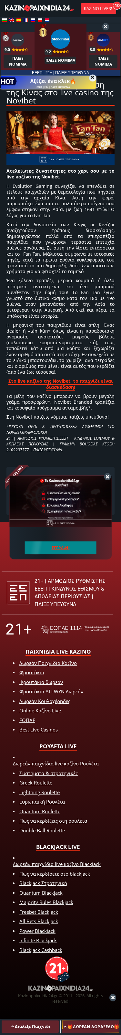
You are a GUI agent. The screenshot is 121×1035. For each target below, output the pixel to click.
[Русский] (33, 20)
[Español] (18, 20)
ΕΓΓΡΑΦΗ (61, 547)
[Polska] (40, 20)
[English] (11, 20)
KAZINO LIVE (96, 8)
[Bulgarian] (4, 20)
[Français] (26, 20)
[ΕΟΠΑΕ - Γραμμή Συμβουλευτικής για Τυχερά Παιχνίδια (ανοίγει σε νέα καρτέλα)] (75, 629)
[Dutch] (47, 20)
